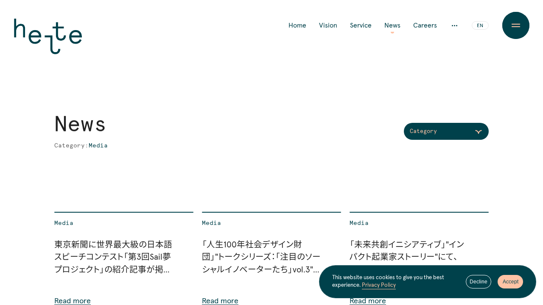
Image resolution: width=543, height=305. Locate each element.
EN (480, 25)
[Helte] (48, 42)
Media (63, 223)
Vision (328, 25)
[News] (123, 258)
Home (297, 25)
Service (361, 25)
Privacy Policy (379, 285)
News (392, 25)
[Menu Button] (516, 25)
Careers (425, 25)
